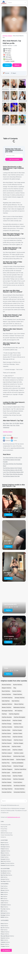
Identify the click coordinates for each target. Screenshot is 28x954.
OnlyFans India (6, 746)
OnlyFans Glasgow (7, 740)
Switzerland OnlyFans (19, 792)
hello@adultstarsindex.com (13, 817)
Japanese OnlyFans (7, 704)
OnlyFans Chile (17, 723)
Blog (15, 688)
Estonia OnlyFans (6, 694)
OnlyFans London (18, 753)
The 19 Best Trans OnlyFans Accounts (13, 474)
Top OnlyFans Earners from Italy (11, 476)
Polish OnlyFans (18, 782)
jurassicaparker (9, 636)
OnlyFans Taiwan (6, 776)
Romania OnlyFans (6, 785)
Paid (11, 425)
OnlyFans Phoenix (6, 766)
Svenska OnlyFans (6, 792)
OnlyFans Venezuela (18, 779)
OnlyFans (4, 714)
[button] (7, 438)
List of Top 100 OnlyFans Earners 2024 (13, 472)
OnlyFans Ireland (16, 746)
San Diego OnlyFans (7, 789)
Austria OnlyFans (17, 684)
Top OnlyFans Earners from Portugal (12, 468)
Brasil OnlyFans (6, 691)
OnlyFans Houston (6, 743)
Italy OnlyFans (15, 701)
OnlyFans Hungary (18, 743)
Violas (6, 668)
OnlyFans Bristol (6, 720)
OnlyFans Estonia (6, 733)
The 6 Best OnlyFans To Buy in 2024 (12, 457)
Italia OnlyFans (6, 701)
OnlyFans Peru (5, 763)
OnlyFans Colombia (7, 727)
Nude (8, 425)
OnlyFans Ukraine (6, 779)
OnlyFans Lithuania (17, 749)
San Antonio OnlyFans (19, 785)
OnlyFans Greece (18, 740)
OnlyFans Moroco (6, 756)
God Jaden (7, 541)
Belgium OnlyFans (6, 688)
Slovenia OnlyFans (19, 789)
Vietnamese (6, 427)
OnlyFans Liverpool (7, 753)
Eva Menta (7, 572)
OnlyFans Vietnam (7, 35)
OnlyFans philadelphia (17, 763)
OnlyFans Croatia (18, 727)
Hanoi (10, 423)
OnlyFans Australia (7, 717)
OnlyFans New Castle (18, 756)
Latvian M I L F (8, 509)
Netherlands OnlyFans (19, 707)
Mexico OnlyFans (18, 704)
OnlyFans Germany (17, 736)
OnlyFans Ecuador (17, 730)
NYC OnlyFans (18, 710)
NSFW (4, 425)
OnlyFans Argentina (14, 714)
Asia (4, 423)
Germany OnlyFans (19, 697)
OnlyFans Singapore (7, 769)
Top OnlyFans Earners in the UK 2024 (12, 470)
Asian (7, 423)
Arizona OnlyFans (6, 684)
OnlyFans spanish (16, 772)
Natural (21, 423)
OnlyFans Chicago (6, 723)
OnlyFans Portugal (18, 766)
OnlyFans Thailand (17, 776)
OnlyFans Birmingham (19, 717)
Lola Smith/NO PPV (10, 604)
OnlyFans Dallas (6, 730)
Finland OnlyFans (17, 694)
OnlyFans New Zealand (8, 759)
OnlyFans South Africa (20, 769)
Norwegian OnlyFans (7, 710)
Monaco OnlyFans (6, 707)
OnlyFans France (6, 736)
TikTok (17, 425)
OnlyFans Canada (17, 720)
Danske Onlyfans (16, 691)
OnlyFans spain (6, 772)
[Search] (25, 2)
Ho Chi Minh (16, 423)
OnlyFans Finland (17, 733)
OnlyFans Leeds (6, 749)
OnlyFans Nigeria (20, 759)
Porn (14, 425)
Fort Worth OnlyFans (7, 697)
